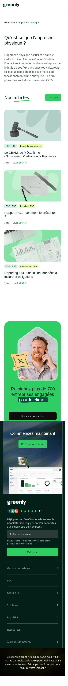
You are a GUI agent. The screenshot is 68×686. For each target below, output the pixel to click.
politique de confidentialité (19, 543)
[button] (32, 568)
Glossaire (9, 22)
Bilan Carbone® (26, 59)
